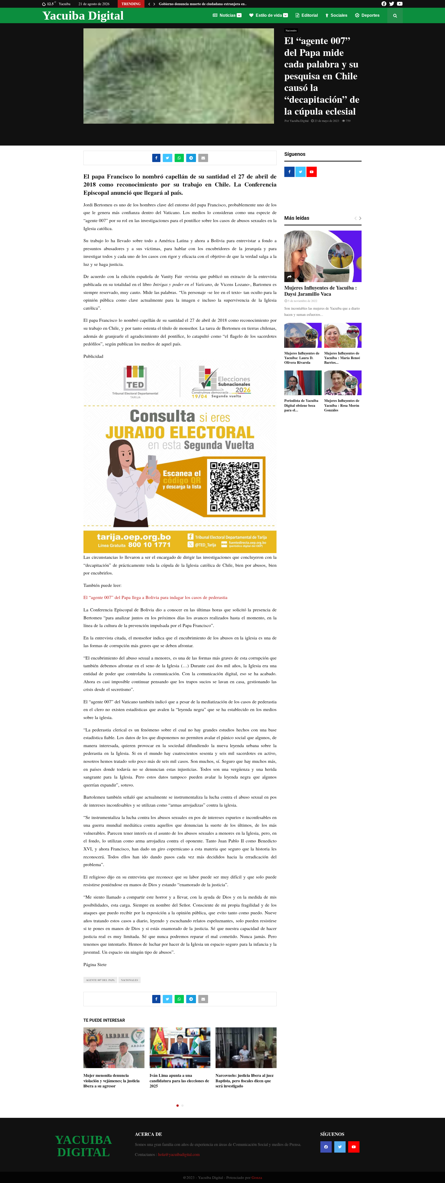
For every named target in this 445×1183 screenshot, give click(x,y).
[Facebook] (326, 1147)
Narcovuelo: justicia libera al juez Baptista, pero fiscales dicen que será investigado (244, 1080)
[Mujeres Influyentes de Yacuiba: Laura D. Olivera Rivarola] (303, 335)
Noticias (227, 15)
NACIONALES (129, 980)
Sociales (338, 15)
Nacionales (291, 30)
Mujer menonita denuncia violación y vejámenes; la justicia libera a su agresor (111, 1080)
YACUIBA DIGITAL (83, 1146)
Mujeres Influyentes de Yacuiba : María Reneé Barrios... (342, 357)
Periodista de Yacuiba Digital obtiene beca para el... (301, 405)
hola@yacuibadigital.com (179, 1154)
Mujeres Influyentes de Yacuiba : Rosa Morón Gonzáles (341, 405)
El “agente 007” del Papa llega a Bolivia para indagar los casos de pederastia (155, 597)
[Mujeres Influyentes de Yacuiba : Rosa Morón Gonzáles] (343, 382)
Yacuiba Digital (83, 15)
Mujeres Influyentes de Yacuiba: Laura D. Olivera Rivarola (301, 357)
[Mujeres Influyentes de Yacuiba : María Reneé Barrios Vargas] (343, 335)
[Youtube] (354, 1147)
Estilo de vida (268, 15)
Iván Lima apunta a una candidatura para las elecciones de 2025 (179, 1080)
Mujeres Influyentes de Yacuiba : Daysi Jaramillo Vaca (320, 291)
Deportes (370, 15)
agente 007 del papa (100, 980)
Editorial (309, 15)
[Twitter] (340, 1147)
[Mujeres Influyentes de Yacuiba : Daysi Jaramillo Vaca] (323, 256)
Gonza (257, 1177)
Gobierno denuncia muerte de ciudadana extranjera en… (203, 3)
